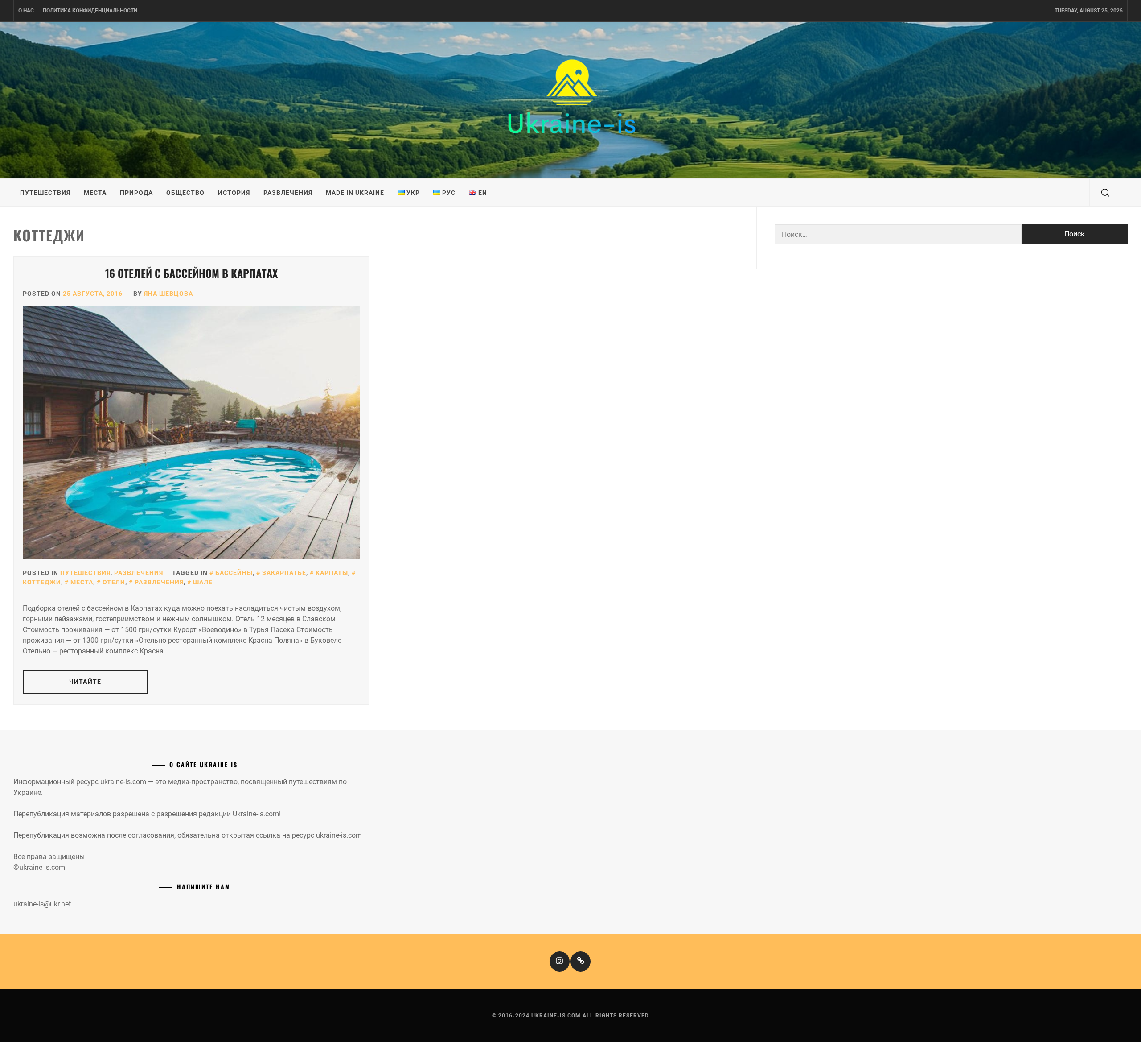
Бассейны (234, 572)
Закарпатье (284, 572)
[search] (1105, 192)
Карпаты (332, 572)
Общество (185, 192)
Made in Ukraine (355, 192)
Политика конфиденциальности (90, 11)
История (234, 192)
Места (95, 192)
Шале (203, 582)
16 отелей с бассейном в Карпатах (191, 273)
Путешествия (45, 192)
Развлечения (287, 192)
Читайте (85, 681)
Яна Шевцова (168, 293)
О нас (26, 11)
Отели (114, 582)
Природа (136, 192)
